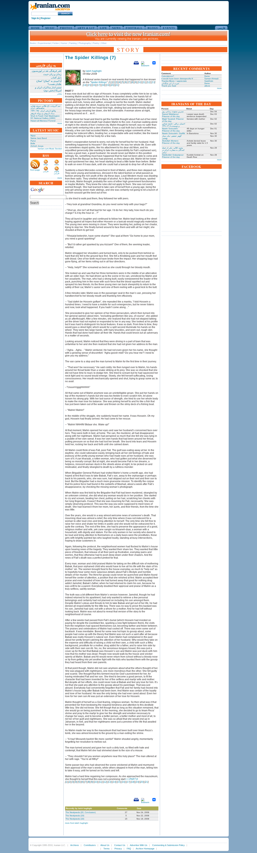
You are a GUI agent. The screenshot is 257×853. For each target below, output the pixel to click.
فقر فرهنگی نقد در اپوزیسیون (46, 70)
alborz (207, 86)
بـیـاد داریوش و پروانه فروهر (43, 113)
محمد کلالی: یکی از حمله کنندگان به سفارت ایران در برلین (173, 150)
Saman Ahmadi (211, 78)
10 (139, 82)
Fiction (55, 43)
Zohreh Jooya (37, 146)
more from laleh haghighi (76, 823)
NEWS (116, 28)
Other (104, 43)
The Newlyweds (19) (74, 815)
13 (153, 82)
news (56, 165)
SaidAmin (208, 81)
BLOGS (153, 28)
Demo (207, 76)
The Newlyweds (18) (74, 819)
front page (35, 170)
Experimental (44, 43)
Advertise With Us (138, 845)
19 (107, 85)
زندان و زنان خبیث (52, 74)
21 (117, 85)
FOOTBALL (134, 28)
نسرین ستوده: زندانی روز (173, 111)
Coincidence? (167, 76)
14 (84, 85)
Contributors (90, 845)
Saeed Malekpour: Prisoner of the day (171, 115)
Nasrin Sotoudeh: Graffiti (173, 133)
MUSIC (50, 28)
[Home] (50, 10)
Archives (74, 845)
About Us (104, 845)
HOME (35, 28)
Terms (106, 848)
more (59, 123)
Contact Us (119, 845)
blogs (46, 165)
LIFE (103, 28)
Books (33, 43)
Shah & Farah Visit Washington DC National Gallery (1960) (45, 117)
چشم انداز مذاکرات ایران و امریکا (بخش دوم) (48, 89)
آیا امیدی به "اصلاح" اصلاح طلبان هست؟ (48, 83)
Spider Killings (99, 82)
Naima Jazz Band (39, 138)
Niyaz (33, 135)
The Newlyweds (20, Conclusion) (80, 812)
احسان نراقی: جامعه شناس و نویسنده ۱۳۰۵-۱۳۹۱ (173, 125)
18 (103, 85)
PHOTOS (66, 28)
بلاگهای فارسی (56, 172)
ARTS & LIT (86, 28)
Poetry (96, 43)
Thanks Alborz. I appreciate (174, 81)
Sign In (35, 18)
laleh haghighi (94, 71)
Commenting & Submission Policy (168, 845)
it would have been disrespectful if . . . (179, 78)
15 (89, 85)
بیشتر (59, 94)
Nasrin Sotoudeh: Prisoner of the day (171, 129)
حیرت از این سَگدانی (170, 83)
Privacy (118, 848)
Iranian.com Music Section (50, 149)
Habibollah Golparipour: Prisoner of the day (173, 156)
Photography (85, 43)
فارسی (221, 28)
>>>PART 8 (131, 779)
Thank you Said (168, 86)
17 (98, 85)
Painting (73, 43)
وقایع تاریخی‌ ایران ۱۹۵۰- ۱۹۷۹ (43, 111)
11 (144, 82)
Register (46, 18)
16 (94, 85)
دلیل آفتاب (56, 77)
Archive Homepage (145, 848)
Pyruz (33, 141)
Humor (64, 43)
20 (112, 85)
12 (148, 82)
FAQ (129, 848)
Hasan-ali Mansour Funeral (43, 121)
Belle (33, 143)
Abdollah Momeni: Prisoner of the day (171, 142)
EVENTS (169, 28)
